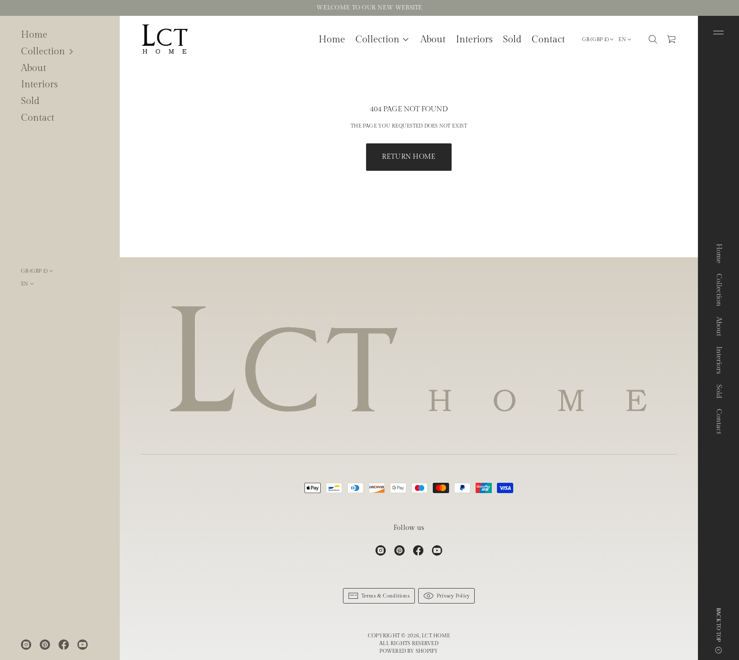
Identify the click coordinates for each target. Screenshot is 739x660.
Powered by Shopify (408, 651)
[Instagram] (26, 644)
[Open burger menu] (718, 32)
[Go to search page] (653, 39)
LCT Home (436, 636)
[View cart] (671, 39)
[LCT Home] (165, 39)
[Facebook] (63, 644)
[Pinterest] (44, 644)
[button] (60, 51)
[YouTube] (82, 644)
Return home (409, 157)
